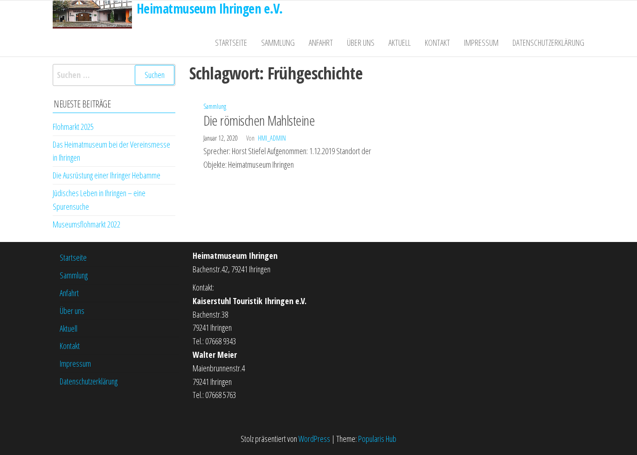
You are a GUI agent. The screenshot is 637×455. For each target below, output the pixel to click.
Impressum (481, 42)
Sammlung (278, 42)
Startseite (231, 42)
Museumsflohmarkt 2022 (86, 224)
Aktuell (399, 42)
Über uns (360, 42)
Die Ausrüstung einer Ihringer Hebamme (106, 175)
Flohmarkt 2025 (73, 126)
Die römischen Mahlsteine (259, 120)
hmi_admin (272, 138)
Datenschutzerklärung (548, 42)
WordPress (314, 438)
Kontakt (437, 42)
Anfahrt (321, 42)
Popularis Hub (377, 438)
